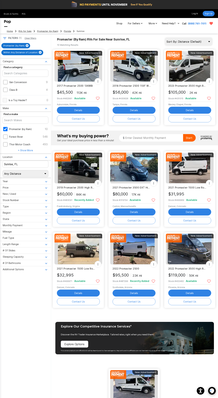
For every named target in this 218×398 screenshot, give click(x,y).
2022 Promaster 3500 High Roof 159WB (187, 268)
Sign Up (209, 13)
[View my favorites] (211, 23)
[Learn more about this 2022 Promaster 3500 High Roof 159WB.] (190, 249)
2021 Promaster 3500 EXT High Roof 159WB (132, 187)
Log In (195, 13)
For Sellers (134, 23)
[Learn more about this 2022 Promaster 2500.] (134, 249)
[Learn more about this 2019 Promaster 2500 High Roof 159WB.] (78, 168)
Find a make (11, 114)
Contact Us (78, 118)
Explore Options (74, 344)
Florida (67, 31)
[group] (15, 45)
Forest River (16, 136)
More (152, 23)
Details (78, 110)
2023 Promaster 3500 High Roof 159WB (187, 85)
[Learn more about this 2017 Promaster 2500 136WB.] (78, 66)
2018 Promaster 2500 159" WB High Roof (132, 85)
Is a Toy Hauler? (18, 100)
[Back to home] (7, 23)
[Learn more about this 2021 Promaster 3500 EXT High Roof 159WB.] (134, 168)
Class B (13, 89)
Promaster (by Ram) (47, 31)
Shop (119, 23)
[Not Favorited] (98, 98)
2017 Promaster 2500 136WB (75, 85)
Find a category (13, 67)
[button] (200, 391)
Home (10, 31)
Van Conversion (18, 82)
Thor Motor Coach (19, 144)
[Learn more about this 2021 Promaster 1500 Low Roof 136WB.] (190, 168)
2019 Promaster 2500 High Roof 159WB (76, 187)
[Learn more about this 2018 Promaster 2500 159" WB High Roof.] (134, 66)
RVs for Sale (25, 31)
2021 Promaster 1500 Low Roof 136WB (187, 187)
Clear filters (30, 38)
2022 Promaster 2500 (126, 268)
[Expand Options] (98, 81)
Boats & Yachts (11, 14)
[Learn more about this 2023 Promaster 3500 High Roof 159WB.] (190, 66)
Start (189, 138)
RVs (24, 14)
